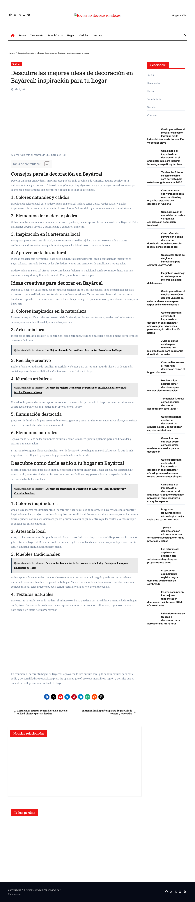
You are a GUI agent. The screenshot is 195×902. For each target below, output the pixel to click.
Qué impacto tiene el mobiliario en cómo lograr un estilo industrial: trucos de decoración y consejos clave (166, 136)
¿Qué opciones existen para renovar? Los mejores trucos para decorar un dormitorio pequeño (165, 347)
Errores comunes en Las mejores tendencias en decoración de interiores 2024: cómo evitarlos (165, 598)
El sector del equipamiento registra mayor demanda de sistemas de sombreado (162, 577)
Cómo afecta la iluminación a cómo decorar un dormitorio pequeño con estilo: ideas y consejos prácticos (165, 240)
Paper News (49, 889)
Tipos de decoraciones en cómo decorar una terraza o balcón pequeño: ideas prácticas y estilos (165, 534)
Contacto (98, 35)
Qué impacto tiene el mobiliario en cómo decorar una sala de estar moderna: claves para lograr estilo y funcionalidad (166, 298)
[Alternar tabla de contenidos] (45, 163)
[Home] (13, 35)
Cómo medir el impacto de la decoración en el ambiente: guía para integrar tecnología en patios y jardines (164, 157)
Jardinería (153, 824)
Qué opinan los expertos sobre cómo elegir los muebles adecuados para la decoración (163, 445)
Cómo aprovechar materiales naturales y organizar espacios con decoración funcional (166, 218)
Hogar (70, 35)
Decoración (36, 35)
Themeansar (14, 894)
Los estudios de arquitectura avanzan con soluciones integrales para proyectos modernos (163, 555)
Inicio (22, 35)
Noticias (83, 35)
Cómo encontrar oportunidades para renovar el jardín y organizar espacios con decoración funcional (165, 197)
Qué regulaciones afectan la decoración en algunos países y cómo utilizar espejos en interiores (164, 423)
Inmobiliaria (55, 35)
